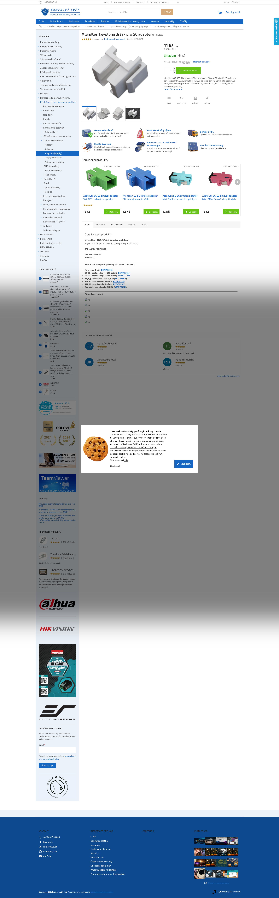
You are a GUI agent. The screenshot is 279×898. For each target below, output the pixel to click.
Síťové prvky (46, 55)
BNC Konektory (51, 166)
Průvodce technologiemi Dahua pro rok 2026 (57, 505)
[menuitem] (41, 21)
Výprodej (44, 256)
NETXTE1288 (124, 275)
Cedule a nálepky (51, 230)
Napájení (47, 200)
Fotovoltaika (46, 234)
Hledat (167, 12)
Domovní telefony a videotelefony (57, 63)
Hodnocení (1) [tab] (117, 224)
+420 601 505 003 (51, 837)
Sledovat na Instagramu (218, 883)
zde (126, 460)
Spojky (47, 183)
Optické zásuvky (52, 187)
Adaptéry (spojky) (53, 153)
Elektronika (46, 238)
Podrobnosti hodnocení (114, 39)
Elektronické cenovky (51, 243)
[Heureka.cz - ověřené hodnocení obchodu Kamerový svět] (57, 408)
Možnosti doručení (201, 62)
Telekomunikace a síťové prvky (55, 85)
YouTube (47, 856)
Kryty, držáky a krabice (54, 196)
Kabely (46, 119)
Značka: (135, 39)
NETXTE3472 (118, 284)
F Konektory (50, 174)
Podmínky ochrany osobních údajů (107, 874)
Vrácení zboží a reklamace (103, 870)
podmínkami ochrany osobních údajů (57, 758)
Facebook (48, 842)
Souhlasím (186, 463)
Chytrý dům (46, 80)
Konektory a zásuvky (53, 127)
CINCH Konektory (53, 170)
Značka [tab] (144, 224)
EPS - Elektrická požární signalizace (58, 76)
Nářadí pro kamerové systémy (55, 98)
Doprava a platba (122, 2)
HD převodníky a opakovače (56, 209)
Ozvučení (44, 251)
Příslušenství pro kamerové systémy (58, 102)
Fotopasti (45, 93)
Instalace (140, 2)
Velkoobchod (97, 857)
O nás (106, 2)
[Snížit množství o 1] (174, 72)
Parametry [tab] (100, 224)
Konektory (48, 110)
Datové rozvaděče (52, 123)
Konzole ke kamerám (53, 106)
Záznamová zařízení (50, 59)
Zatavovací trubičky (54, 162)
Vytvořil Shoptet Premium (229, 892)
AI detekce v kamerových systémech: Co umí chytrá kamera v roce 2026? (57, 511)
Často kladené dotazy (101, 861)
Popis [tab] (87, 224)
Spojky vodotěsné (53, 157)
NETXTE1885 (106, 270)
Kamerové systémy (49, 42)
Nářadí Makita (47, 247)
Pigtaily (48, 145)
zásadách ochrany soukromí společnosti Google (133, 447)
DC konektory (50, 132)
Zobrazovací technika (54, 213)
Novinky (95, 853)
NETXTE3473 (120, 278)
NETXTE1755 (123, 273)
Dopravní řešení (48, 51)
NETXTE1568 (118, 281)
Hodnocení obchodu (160, 2)
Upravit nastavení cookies (102, 892)
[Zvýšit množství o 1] (174, 69)
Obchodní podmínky (101, 865)
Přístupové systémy (50, 72)
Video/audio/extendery (54, 204)
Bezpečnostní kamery (51, 46)
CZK (225, 2)
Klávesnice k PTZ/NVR (54, 221)
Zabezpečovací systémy (52, 68)
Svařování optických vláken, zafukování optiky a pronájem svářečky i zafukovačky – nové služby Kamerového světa (57, 519)
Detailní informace (172, 89)
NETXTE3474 (120, 287)
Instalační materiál (52, 217)
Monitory (47, 115)
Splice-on (49, 149)
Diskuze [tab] (131, 224)
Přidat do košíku (190, 70)
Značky (43, 260)
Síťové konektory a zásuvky (57, 136)
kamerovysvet (50, 846)
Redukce (48, 192)
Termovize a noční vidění (52, 89)
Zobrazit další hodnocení (228, 376)
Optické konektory (53, 140)
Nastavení (115, 466)
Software (47, 226)
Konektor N (50, 179)
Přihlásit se (47, 765)
